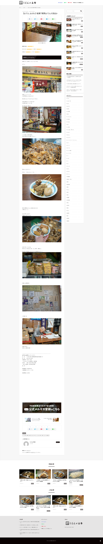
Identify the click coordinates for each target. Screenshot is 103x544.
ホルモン (68, 171)
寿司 (67, 194)
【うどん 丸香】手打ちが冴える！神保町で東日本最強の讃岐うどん (30, 522)
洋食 (67, 202)
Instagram (60, 2)
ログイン (33, 452)
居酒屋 (68, 197)
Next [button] (60, 32)
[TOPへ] (100, 540)
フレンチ (68, 166)
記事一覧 (58, 442)
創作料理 (68, 184)
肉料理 (68, 213)
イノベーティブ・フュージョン (72, 140)
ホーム (20, 7)
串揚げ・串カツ (69, 179)
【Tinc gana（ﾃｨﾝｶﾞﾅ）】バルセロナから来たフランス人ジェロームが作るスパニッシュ (74, 81)
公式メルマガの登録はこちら (78, 2)
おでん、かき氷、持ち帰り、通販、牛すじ (40, 435)
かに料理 (68, 111)
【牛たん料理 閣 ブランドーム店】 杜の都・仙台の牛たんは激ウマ (29, 533)
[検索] (81, 11)
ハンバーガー (69, 153)
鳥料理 (68, 218)
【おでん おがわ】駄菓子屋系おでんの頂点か (34, 7)
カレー (68, 142)
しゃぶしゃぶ (69, 116)
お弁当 (68, 108)
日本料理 (68, 200)
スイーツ (68, 145)
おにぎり (68, 106)
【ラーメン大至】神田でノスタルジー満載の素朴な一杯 (28, 527)
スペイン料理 (69, 150)
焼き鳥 (68, 205)
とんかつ (68, 132)
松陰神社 (48, 435)
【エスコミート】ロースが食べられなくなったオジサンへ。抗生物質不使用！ (74, 87)
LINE (65, 2)
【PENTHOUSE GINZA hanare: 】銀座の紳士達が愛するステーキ (29, 530)
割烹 (67, 181)
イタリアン (68, 137)
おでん (24, 7)
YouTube (70, 2)
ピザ (67, 163)
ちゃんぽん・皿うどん (70, 129)
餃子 (67, 215)
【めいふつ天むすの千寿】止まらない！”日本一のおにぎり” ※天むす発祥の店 (74, 90)
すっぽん (68, 121)
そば (67, 124)
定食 (67, 192)
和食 (67, 187)
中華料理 (68, 176)
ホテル (68, 168)
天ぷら (68, 189)
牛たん (68, 210)
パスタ (68, 158)
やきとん (68, 134)
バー (67, 155)
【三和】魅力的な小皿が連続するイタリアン (74, 83)
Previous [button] (23, 32)
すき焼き (68, 119)
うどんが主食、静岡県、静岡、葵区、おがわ (28, 435)
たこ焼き (68, 127)
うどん (68, 98)
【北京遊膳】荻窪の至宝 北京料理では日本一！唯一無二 (74, 77)
